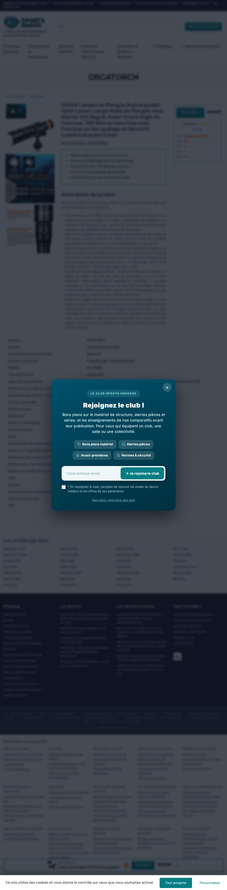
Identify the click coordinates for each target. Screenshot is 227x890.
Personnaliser (210, 883)
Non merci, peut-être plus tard (113, 500)
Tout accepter (176, 883)
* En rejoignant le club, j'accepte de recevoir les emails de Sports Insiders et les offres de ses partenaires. (113, 489)
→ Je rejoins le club (142, 473)
